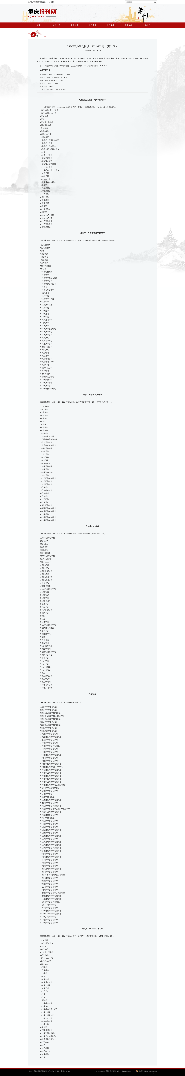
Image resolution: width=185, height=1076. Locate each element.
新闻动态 (74, 25)
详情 (35, 36)
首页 (38, 25)
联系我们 (146, 25)
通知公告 (56, 25)
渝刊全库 (92, 25)
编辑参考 (128, 25)
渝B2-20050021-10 (127, 1071)
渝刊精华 (110, 25)
